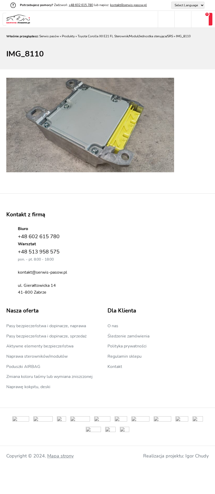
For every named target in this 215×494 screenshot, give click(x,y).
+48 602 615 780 (81, 5)
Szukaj (166, 19)
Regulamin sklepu (125, 356)
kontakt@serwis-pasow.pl (128, 5)
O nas (113, 326)
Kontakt (115, 367)
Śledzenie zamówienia (128, 336)
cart (200, 19)
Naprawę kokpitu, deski (28, 387)
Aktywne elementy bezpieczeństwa (39, 346)
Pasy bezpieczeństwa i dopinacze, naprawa (46, 326)
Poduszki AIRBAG (23, 367)
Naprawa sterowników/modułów (37, 356)
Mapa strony (60, 456)
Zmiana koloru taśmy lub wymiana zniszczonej (49, 376)
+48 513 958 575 (39, 251)
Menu (149, 19)
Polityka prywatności (127, 346)
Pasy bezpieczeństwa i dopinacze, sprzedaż (46, 336)
